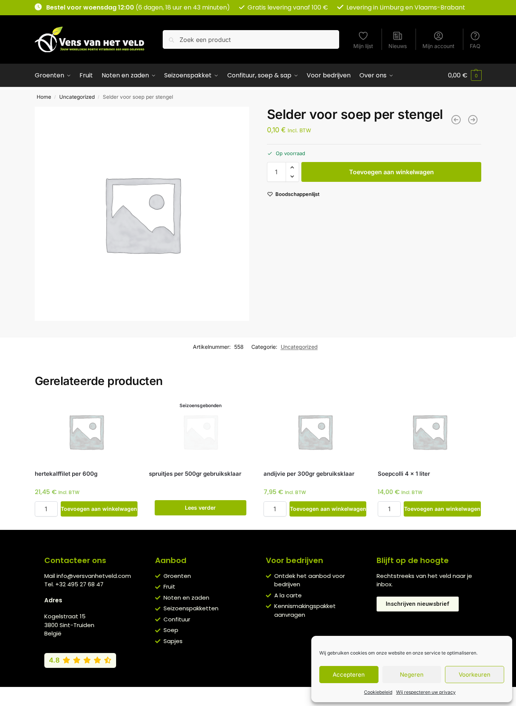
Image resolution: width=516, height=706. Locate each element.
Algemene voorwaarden (192, 694)
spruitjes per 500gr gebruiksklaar (195, 473)
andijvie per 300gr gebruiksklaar (309, 473)
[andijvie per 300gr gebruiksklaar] (315, 431)
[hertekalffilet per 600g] (86, 431)
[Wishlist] (126, 410)
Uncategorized (77, 97)
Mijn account (438, 46)
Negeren (412, 674)
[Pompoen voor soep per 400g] (472, 119)
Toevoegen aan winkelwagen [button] (99, 508)
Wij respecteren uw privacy (426, 692)
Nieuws (397, 46)
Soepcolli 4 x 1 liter (404, 473)
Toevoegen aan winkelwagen (391, 172)
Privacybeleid (246, 694)
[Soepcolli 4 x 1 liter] (429, 431)
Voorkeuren (474, 674)
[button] (465, 75)
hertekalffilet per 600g (66, 473)
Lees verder (200, 507)
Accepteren (349, 674)
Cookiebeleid (378, 692)
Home (44, 97)
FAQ (475, 46)
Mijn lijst (363, 46)
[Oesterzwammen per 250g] (456, 119)
